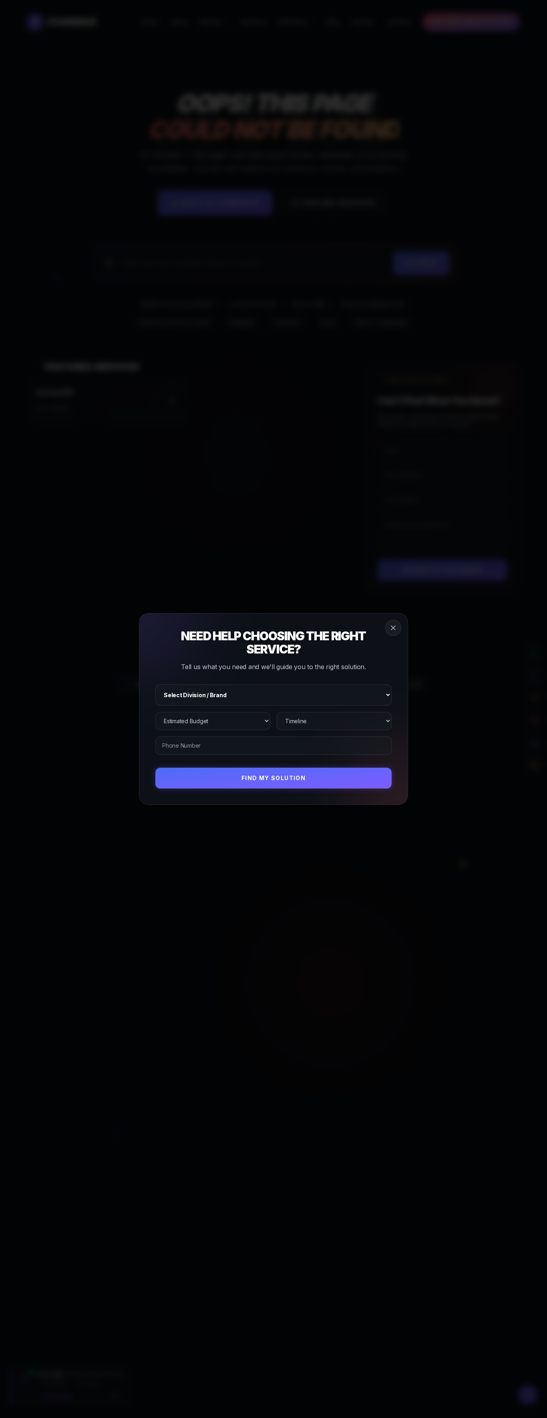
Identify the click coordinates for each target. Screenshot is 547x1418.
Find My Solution (273, 778)
